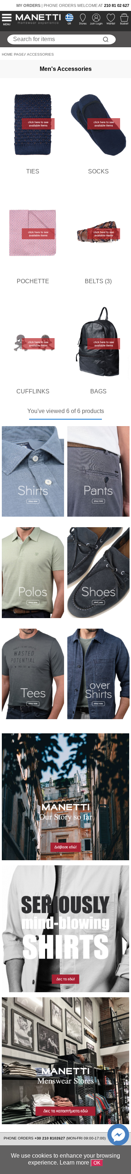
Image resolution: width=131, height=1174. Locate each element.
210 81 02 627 (116, 5)
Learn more (74, 1162)
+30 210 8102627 (50, 1138)
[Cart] (122, 21)
